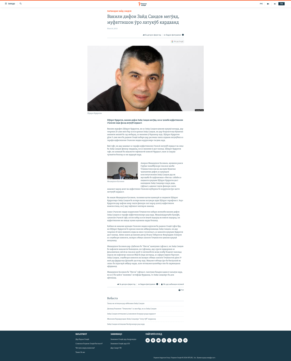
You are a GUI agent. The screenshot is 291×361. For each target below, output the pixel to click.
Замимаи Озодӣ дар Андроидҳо (123, 339)
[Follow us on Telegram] (174, 340)
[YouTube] (268, 4)
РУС (261, 4)
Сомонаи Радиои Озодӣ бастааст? (89, 344)
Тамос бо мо (80, 352)
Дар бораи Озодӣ (82, 339)
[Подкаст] (185, 340)
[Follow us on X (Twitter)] (169, 340)
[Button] (152, 35)
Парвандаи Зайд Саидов (119, 11)
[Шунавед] (275, 4)
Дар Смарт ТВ (115, 348)
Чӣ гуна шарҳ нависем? (85, 348)
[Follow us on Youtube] (158, 340)
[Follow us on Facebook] (153, 340)
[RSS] (180, 340)
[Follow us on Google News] (148, 340)
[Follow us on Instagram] (164, 340)
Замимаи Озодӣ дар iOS (120, 344)
